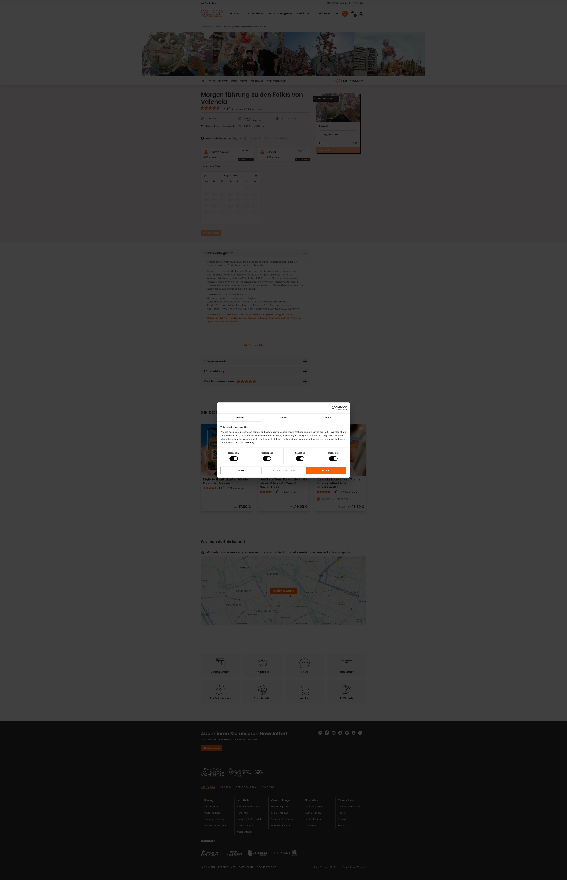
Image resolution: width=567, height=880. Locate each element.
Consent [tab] (239, 417)
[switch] (267, 458)
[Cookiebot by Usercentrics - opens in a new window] (334, 408)
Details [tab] (283, 417)
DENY (241, 470)
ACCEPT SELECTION (283, 470)
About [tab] (328, 417)
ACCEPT (326, 470)
